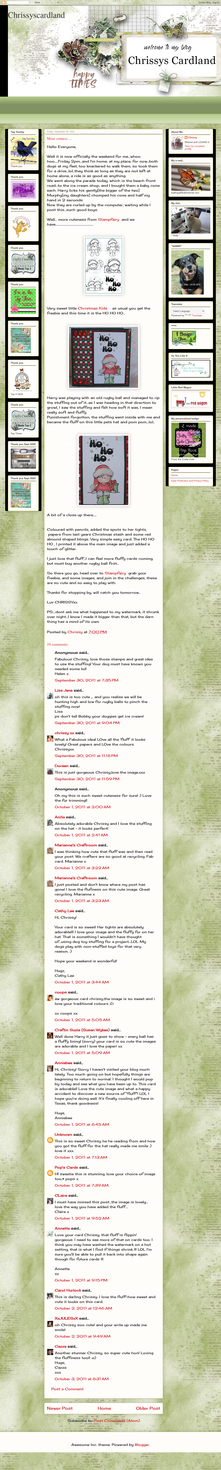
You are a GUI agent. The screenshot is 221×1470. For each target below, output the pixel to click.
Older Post (148, 1408)
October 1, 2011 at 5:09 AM (82, 1053)
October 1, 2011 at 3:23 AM (82, 901)
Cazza (60, 1346)
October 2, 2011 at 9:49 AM (82, 1336)
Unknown (63, 1134)
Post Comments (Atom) (117, 1420)
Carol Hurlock (68, 1290)
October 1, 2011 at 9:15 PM (81, 1280)
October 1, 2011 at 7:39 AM (82, 1185)
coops (61, 992)
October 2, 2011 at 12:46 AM (83, 1308)
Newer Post (60, 1408)
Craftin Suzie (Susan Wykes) (82, 1030)
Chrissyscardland (36, 14)
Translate (197, 315)
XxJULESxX (66, 1318)
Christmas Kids (92, 308)
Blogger (142, 1444)
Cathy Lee (64, 911)
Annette (62, 1228)
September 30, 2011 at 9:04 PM (87, 723)
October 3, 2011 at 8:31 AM (82, 1379)
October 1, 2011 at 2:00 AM (83, 807)
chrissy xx (64, 733)
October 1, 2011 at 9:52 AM (82, 1218)
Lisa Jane (64, 690)
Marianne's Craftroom (76, 845)
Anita (60, 817)
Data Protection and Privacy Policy (190, 480)
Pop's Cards (66, 1167)
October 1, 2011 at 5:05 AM (82, 1020)
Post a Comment (67, 1389)
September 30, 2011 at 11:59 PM (87, 779)
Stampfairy (108, 219)
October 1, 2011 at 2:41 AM (81, 835)
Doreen (62, 766)
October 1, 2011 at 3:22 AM (82, 868)
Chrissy (192, 137)
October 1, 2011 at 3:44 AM (82, 982)
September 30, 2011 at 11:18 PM (86, 756)
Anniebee (63, 1063)
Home (104, 1408)
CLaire (61, 1195)
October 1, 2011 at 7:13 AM (81, 1157)
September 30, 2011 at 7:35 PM (86, 680)
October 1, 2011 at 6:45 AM (82, 1124)
